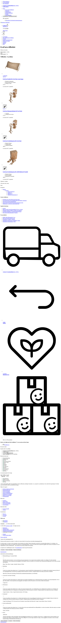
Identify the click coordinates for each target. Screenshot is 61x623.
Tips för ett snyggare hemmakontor (9, 201)
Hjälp (4, 8)
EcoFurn (7, 190)
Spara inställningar (4, 620)
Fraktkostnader (8, 11)
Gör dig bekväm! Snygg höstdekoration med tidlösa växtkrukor (15, 200)
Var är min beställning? (9, 9)
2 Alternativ (5, 75)
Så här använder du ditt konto (8, 488)
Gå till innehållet (6, 2)
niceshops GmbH (9, 525)
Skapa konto (5, 30)
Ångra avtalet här (3, 537)
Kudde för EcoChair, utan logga (13, 79)
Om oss (4, 513)
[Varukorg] (32, 34)
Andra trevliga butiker (7, 535)
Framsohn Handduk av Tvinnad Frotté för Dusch (12, 211)
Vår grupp (5, 514)
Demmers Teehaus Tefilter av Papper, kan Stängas (12, 210)
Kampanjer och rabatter (7, 494)
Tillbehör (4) (10, 193)
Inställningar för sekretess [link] (7, 532)
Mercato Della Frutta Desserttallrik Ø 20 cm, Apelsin (13, 209)
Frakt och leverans (6, 491)
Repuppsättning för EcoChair (12, 111)
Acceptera (2, 549)
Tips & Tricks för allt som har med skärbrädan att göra (13, 202)
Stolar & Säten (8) (11, 191)
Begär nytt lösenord (6, 502)
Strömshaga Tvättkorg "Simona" (9, 219)
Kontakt (6, 14)
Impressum (5, 527)
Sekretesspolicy (6, 528)
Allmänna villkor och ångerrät (8, 529)
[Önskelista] (4, 32)
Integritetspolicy (3, 551)
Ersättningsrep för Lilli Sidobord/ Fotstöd (15, 171)
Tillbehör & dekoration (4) (13, 194)
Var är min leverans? (7, 503)
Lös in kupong (5, 504)
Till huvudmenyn (6, 1)
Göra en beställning (6, 492)
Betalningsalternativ (9, 12)
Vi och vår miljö (6, 508)
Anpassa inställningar (17, 549)
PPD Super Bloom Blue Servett (9, 218)
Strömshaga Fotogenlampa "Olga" (9, 221)
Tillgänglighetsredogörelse (8, 531)
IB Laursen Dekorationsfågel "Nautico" (10, 212)
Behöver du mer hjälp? (7, 495)
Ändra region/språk (11, 523)
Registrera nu (5, 26)
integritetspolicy (19, 547)
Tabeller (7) (10, 192)
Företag (4, 534)
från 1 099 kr (11, 5)
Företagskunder (6, 496)
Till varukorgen (6, 3)
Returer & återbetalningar (7, 493)
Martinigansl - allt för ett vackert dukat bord (11, 203)
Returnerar (7, 10)
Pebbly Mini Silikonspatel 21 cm (9, 217)
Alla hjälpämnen (8, 15)
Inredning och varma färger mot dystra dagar (11, 199)
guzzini (4, 208)
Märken (4, 189)
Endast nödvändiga (9, 549)
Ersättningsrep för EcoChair (12, 141)
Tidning (4, 509)
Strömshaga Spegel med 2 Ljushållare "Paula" (11, 220)
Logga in (4, 500)
